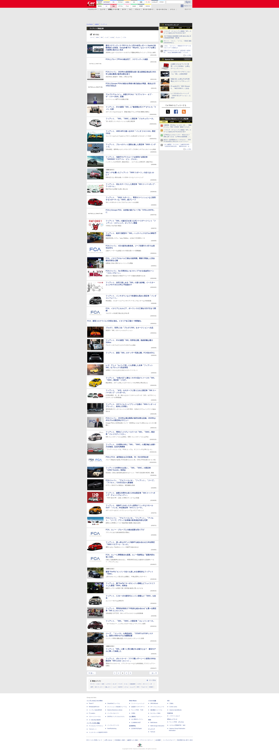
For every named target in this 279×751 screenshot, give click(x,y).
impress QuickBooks (175, 710)
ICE (168, 700)
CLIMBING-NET (136, 722)
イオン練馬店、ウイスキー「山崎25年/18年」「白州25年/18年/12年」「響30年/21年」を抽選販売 (177, 146)
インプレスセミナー (113, 713)
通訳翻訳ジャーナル (156, 710)
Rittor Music (133, 700)
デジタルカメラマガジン (96, 726)
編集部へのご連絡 (132, 740)
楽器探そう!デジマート (138, 706)
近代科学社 (132, 726)
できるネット (93, 729)
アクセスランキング (172, 25)
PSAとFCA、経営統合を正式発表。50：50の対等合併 (127, 457)
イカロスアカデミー (156, 716)
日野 (91, 687)
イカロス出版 (152, 700)
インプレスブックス (113, 725)
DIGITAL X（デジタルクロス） (116, 716)
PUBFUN (170, 713)
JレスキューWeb (155, 713)
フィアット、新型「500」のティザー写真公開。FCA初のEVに (130, 353)
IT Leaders (92, 713)
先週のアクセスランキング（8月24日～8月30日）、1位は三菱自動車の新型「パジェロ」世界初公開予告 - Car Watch (177, 52)
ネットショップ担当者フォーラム (117, 706)
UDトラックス (99, 687)
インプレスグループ (169, 740)
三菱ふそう (108, 687)
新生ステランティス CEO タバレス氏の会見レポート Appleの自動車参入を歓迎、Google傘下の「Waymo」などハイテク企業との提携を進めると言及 (131, 47)
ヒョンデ (132, 687)
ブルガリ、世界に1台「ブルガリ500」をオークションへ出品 (129, 328)
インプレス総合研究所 (95, 710)
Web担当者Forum (94, 706)
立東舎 (133, 713)
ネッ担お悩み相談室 (95, 720)
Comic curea (173, 706)
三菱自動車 (132, 684)
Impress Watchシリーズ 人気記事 (176, 119)
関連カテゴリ (96, 681)
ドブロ (124, 37)
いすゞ (151, 684)
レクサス (108, 684)
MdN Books (153, 722)
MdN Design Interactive (157, 726)
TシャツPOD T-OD (137, 710)
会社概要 (158, 740)
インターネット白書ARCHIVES (98, 732)
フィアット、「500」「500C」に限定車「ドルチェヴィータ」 (130, 119)
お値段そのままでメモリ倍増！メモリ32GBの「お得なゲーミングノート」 (180, 66)
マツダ (120, 684)
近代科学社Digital (136, 728)
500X (97, 37)
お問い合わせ (108, 740)
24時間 (172, 28)
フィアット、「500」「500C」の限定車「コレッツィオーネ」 (130, 621)
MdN (149, 720)
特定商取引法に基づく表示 (185, 740)
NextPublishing (111, 728)
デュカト (118, 37)
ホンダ (114, 684)
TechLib (152, 732)
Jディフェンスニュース (157, 706)
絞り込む (96, 34)
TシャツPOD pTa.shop (176, 722)
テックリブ (151, 729)
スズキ (139, 684)
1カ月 (188, 28)
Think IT (91, 703)
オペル (126, 687)
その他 (112, 37)
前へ (91, 673)
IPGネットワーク (172, 719)
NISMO (151, 687)
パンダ (106, 37)
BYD (138, 687)
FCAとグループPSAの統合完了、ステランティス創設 (127, 59)
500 (102, 37)
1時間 (163, 28)
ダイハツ (145, 684)
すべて (92, 37)
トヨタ (98, 684)
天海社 (171, 703)
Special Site (169, 59)
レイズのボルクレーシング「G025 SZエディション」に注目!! (181, 95)
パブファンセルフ (174, 716)
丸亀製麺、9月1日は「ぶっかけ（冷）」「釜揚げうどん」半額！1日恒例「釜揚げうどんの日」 (177, 127)
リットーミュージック (137, 703)
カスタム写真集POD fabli (177, 725)
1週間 (180, 28)
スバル (125, 684)
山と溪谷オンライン (137, 719)
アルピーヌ (144, 687)
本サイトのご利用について (94, 740)
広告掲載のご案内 (120, 740)
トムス (114, 687)
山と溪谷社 (132, 716)
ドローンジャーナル (95, 716)
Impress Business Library (114, 710)
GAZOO (120, 687)
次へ (154, 673)
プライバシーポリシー (146, 740)
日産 (103, 684)
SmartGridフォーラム (113, 703)
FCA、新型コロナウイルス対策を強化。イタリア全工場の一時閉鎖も (114, 321)
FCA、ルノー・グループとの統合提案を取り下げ (125, 530)
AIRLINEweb (154, 703)
